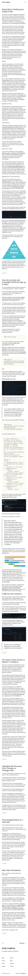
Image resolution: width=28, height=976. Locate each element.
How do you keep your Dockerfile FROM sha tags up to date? (14, 282)
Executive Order (5, 80)
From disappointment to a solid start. (12, 821)
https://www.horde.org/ (19, 694)
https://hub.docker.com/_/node (8, 378)
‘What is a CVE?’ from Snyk (18, 153)
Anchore (21, 95)
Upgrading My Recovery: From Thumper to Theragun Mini (12, 768)
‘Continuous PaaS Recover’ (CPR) (10, 127)
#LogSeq (4, 924)
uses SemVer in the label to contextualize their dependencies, (12, 588)
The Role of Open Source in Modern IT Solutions (13, 661)
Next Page (23, 943)
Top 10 (15, 73)
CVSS (18, 221)
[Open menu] (25, 2)
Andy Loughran (6, 2)
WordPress (24, 973)
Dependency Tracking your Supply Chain (13, 10)
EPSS (21, 227)
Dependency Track (6, 180)
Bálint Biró (4, 348)
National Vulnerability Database (15, 166)
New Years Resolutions (11, 870)
